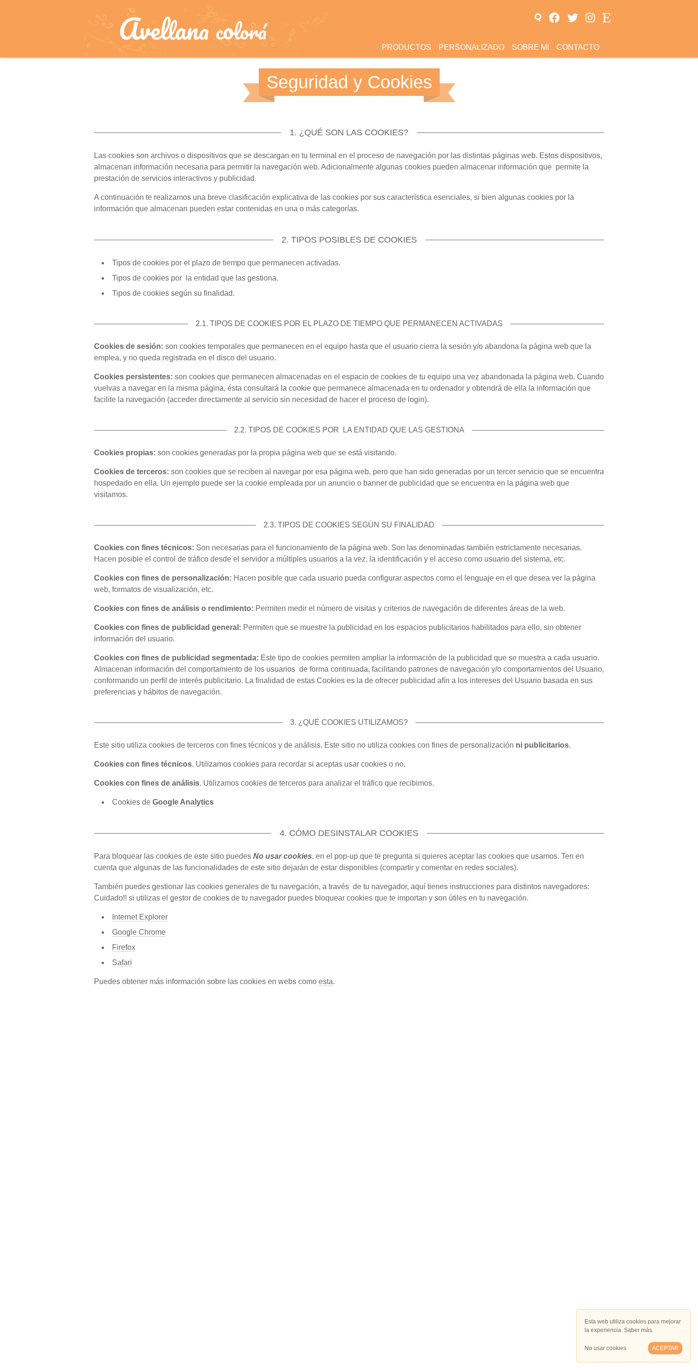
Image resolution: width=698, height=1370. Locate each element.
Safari (122, 962)
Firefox (123, 947)
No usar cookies (605, 1348)
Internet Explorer (140, 917)
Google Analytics (183, 802)
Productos (406, 47)
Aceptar (665, 1348)
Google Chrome (139, 932)
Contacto (578, 47)
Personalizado (471, 47)
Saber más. (638, 1330)
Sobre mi (530, 47)
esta (326, 981)
